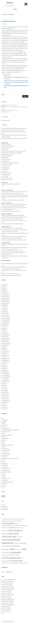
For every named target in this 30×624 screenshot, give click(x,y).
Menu (15, 9)
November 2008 (5, 377)
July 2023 (3, 346)
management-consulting (7, 445)
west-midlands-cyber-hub (7, 482)
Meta (8, 111)
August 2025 (4, 304)
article (3, 421)
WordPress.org (5, 509)
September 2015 (5, 358)
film (2, 433)
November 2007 (5, 397)
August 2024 (4, 325)
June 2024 (4, 328)
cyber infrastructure (6, 525)
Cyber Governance (8, 523)
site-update (4, 465)
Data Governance (14, 546)
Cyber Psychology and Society (8, 154)
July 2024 (3, 326)
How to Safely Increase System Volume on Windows (12, 223)
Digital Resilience (6, 549)
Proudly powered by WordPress (8, 621)
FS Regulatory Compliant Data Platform (10, 162)
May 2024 (4, 330)
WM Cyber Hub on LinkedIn (7, 601)
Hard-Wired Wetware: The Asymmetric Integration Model (13, 151)
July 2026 (3, 286)
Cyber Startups (5, 546)
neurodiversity (5, 450)
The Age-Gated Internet (6, 147)
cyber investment (23, 525)
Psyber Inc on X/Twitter (6, 598)
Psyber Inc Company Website (8, 594)
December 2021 (5, 355)
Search (3, 94)
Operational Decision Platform (8, 146)
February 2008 (5, 392)
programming (4, 455)
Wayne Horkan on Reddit (7, 584)
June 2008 (4, 385)
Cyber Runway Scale (9, 536)
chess (3, 426)
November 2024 (5, 319)
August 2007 (4, 402)
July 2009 (3, 363)
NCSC (24, 549)
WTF (2, 487)
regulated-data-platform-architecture (9, 458)
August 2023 (4, 345)
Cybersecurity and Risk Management (9, 430)
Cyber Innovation (16, 525)
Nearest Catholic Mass (6, 609)
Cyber (5, 599)
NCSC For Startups (5, 169)
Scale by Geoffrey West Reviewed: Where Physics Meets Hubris (15, 195)
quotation (4, 456)
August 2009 (4, 361)
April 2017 (4, 356)
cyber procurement (19, 527)
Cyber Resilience (16, 530)
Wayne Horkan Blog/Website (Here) (9, 579)
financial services (18, 549)
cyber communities (10, 520)
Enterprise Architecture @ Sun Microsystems (11, 183)
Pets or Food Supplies (6, 611)
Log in (3, 504)
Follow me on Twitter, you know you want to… (11, 211)
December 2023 (5, 338)
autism (16, 519)
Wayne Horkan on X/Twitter (7, 582)
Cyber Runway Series (6, 174)
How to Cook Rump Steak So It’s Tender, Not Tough (12, 193)
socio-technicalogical (6, 471)
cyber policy (12, 527)
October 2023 (4, 341)
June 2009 (4, 365)
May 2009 (4, 366)
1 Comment (4, 23)
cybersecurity (8, 542)
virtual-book (4, 480)
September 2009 (5, 360)
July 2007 (3, 403)
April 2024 (4, 331)
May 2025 (4, 309)
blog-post (4, 424)
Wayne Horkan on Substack (7, 586)
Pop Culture (4, 171)
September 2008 (5, 380)
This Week (14, 106)
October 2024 (4, 321)
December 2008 (5, 375)
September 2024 (5, 323)
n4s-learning (4, 448)
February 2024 (5, 335)
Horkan (10, 3)
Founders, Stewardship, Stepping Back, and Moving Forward (14, 128)
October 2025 (4, 301)
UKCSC (22, 557)
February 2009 (5, 371)
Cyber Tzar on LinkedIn (6, 591)
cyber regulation (5, 530)
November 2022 (5, 351)
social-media (4, 466)
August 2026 (4, 284)
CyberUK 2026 (4, 149)
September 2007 (5, 400)
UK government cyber (6, 562)
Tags (16, 110)
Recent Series (15, 105)
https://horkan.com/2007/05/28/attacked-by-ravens (16, 77)
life (2, 441)
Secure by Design (15, 554)
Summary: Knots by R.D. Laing (13, 273)
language (3, 440)
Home (3, 572)
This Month (19, 106)
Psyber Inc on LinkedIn (6, 596)
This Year (23, 106)
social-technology (5, 468)
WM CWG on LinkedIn (6, 606)
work (3, 485)
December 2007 (5, 395)
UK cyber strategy (5, 560)
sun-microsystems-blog (11, 557)
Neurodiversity (5, 157)
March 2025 (4, 313)
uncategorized (5, 478)
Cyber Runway (13, 533)
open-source (4, 451)
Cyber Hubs (17, 523)
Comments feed (5, 507)
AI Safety (12, 518)
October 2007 (4, 398)
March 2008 (4, 390)
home (3, 436)
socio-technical (5, 470)
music (3, 446)
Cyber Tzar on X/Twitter (6, 593)
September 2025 (5, 303)
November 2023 (5, 340)
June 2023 (4, 348)
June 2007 (4, 405)
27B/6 (3, 613)
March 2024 (4, 333)
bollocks (20, 519)
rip (2, 460)
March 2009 (4, 370)
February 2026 (5, 294)
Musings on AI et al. (6, 166)
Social (5, 111)
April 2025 (4, 311)
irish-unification (5, 438)
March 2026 (4, 293)
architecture (4, 419)
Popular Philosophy (6, 167)
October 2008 (4, 378)
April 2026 (4, 291)
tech (2, 475)
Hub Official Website (10, 599)
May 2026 (4, 289)
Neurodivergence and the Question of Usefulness (12, 152)
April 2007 (4, 408)
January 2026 (4, 296)
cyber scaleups (19, 536)
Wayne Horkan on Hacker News (8, 587)
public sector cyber (5, 554)
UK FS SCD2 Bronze (16, 560)
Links (10, 111)
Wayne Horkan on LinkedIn (7, 581)
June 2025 (4, 308)
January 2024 (4, 336)
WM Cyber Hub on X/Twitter (7, 603)
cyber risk (4, 533)
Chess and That (5, 176)
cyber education (18, 520)
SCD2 (10, 555)
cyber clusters (4, 520)
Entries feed (4, 506)
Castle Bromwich (5, 32)
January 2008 (4, 393)
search (3, 461)
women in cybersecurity (23, 562)
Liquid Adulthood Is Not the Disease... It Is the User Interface (14, 138)
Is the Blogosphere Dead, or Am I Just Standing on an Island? (14, 207)
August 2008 (4, 382)
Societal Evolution (5, 161)
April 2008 (4, 388)
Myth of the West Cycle (6, 172)
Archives (8, 110)
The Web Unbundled (6, 144)
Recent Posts (9, 105)
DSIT (12, 549)
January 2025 (4, 316)
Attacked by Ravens (8, 21)
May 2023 (4, 350)
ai (2, 519)
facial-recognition (5, 431)
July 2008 (3, 383)
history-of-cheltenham (6, 435)
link (2, 443)
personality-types (5, 453)
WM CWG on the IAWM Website (8, 604)
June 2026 (4, 288)
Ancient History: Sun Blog (7, 179)
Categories (12, 110)
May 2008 (4, 387)
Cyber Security (17, 543)
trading (3, 476)
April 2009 (4, 368)
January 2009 (4, 373)
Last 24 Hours (9, 106)
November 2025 (5, 299)
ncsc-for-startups (6, 552)
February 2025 (5, 314)
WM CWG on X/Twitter (6, 608)
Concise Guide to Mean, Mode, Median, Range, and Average (14, 239)
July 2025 (3, 306)
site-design (4, 463)
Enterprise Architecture (6, 156)
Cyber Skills (23, 543)
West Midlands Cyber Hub (7, 164)
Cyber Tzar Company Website (8, 589)
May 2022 (4, 353)
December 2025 (5, 298)
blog (2, 423)
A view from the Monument (7, 209)
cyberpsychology (5, 428)
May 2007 (4, 407)
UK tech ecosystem (14, 562)
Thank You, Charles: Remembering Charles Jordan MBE (13, 130)
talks (3, 473)
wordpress (4, 483)
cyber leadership (5, 527)
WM (3, 599)
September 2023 (5, 343)
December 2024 (5, 318)
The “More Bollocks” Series (7, 177)
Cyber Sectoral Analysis (6, 159)
